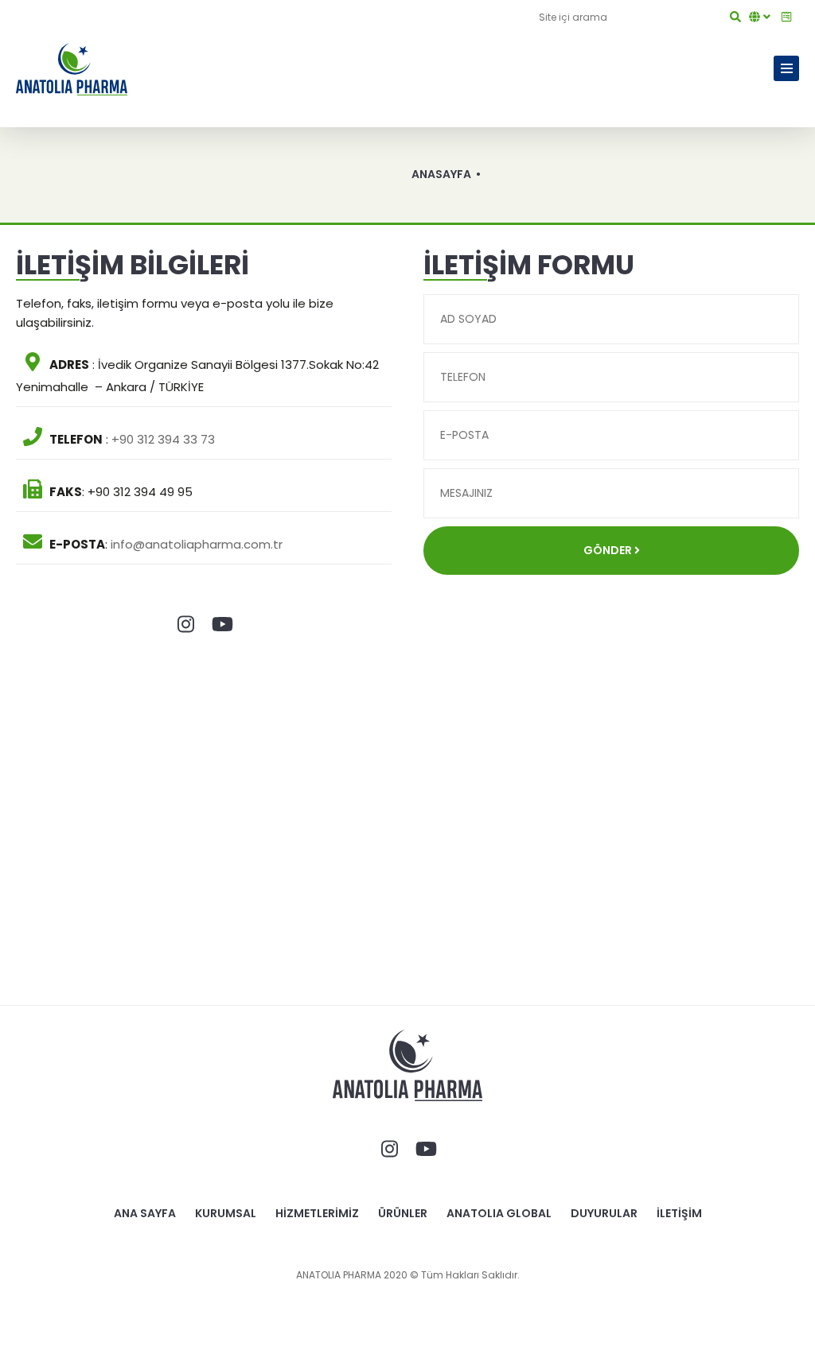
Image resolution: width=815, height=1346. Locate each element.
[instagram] (185, 625)
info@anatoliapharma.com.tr (197, 544)
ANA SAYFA (145, 1213)
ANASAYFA (441, 174)
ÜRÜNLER (402, 1213)
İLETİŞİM (679, 1213)
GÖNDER (608, 550)
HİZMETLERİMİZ (317, 1213)
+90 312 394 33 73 (163, 439)
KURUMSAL (225, 1213)
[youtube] (222, 625)
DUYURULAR (604, 1213)
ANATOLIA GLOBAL (499, 1213)
